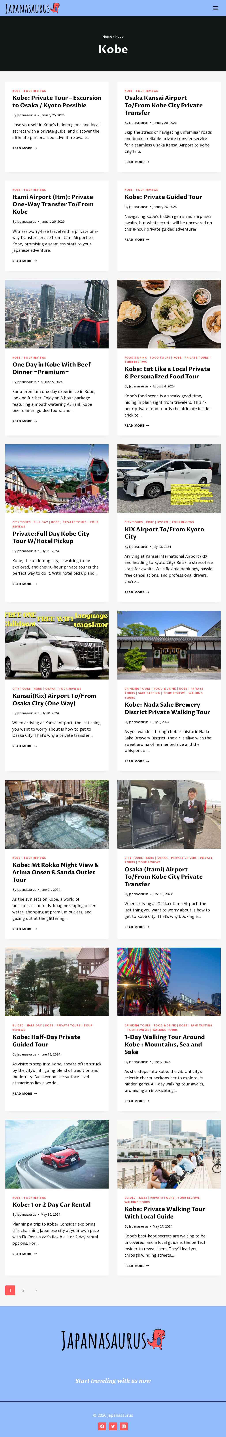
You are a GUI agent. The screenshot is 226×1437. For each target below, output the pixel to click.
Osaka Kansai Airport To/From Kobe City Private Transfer (163, 105)
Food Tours (160, 357)
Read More (24, 148)
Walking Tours (165, 1030)
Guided (18, 1025)
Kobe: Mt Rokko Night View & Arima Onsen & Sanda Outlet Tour (55, 872)
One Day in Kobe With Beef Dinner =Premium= (51, 368)
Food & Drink (135, 357)
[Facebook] (102, 1426)
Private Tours (197, 357)
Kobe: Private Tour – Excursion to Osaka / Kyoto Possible (57, 101)
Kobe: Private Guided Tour (163, 197)
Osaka (50, 689)
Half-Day (34, 1025)
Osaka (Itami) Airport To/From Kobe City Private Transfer (163, 877)
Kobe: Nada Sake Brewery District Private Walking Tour (167, 708)
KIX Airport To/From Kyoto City (164, 533)
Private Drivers (184, 858)
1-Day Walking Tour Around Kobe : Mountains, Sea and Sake (164, 1044)
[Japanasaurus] (32, 8)
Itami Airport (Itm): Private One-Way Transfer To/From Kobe (53, 204)
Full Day (41, 522)
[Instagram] (124, 1426)
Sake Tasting (149, 693)
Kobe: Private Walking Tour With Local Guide (164, 1213)
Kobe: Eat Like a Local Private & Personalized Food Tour (167, 373)
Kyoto (162, 522)
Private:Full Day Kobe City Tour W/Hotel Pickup (50, 537)
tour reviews (35, 91)
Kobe (16, 91)
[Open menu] (215, 8)
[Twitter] (113, 1426)
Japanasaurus (26, 115)
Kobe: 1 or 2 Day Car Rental (51, 1205)
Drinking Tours (137, 689)
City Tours (21, 522)
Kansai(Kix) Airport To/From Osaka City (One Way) (54, 699)
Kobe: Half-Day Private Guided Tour (46, 1041)
